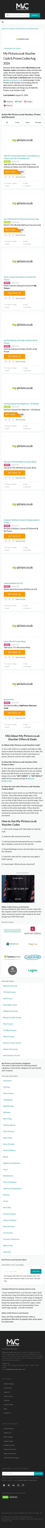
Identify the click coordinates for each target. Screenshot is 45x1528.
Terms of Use (8, 1396)
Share (26, 183)
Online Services (8, 1131)
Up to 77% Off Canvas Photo (15, 641)
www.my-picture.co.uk (13, 80)
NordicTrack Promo (10, 1449)
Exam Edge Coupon (10, 1005)
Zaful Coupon (8, 998)
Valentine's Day (8, 1106)
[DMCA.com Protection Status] (10, 1497)
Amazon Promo (9, 1428)
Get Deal (13, 293)
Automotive (7, 1252)
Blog (5, 1409)
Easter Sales (7, 1138)
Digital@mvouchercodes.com (16, 1369)
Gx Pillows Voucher (9, 1030)
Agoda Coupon (8, 1441)
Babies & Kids (8, 1245)
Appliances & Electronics (11, 1163)
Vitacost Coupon (9, 1036)
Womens (6, 1195)
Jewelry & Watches (9, 1220)
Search (35, 15)
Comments (27, 186)
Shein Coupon (8, 1024)
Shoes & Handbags (9, 1182)
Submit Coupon (9, 1384)
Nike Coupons (8, 1437)
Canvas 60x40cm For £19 (13, 583)
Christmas (6, 1087)
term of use (33, 1480)
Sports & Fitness (9, 1226)
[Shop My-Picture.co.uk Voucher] (22, 39)
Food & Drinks (8, 1233)
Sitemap (6, 1400)
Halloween (6, 1112)
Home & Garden (8, 1144)
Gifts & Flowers (8, 1093)
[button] (8, 101)
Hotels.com (7, 1433)
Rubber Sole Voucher (10, 1049)
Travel (5, 1169)
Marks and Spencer (10, 1453)
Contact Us (7, 1413)
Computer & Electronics (11, 1239)
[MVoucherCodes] (22, 7)
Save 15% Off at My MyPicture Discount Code (21, 219)
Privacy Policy (8, 1404)
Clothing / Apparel (9, 1125)
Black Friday (7, 1119)
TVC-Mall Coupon (9, 992)
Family (5, 1201)
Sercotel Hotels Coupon (11, 1458)
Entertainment (8, 1176)
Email (7, 186)
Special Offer (9, 699)
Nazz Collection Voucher (11, 1055)
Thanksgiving (7, 1100)
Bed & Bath (7, 1207)
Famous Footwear (9, 1214)
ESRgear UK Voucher (10, 1011)
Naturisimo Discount (10, 986)
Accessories (7, 1081)
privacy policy (23, 1480)
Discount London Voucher (12, 1043)
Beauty (5, 1157)
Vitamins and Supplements (12, 1188)
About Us (7, 1392)
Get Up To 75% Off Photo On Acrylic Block (20, 462)
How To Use (8, 1388)
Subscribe (36, 1271)
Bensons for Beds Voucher (12, 1017)
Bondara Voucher (9, 1445)
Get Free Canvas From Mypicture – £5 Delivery (21, 404)
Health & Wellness (9, 1150)
